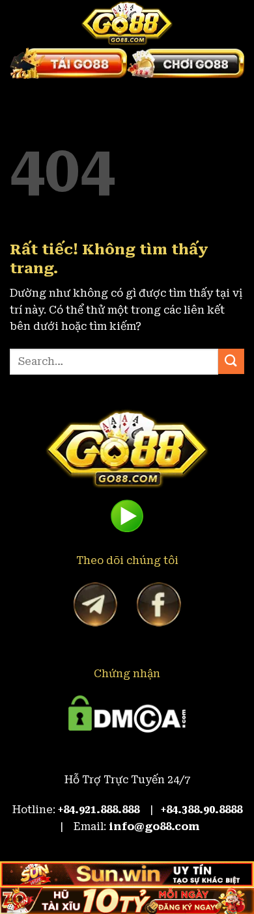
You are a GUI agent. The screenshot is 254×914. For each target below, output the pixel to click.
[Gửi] (231, 361)
